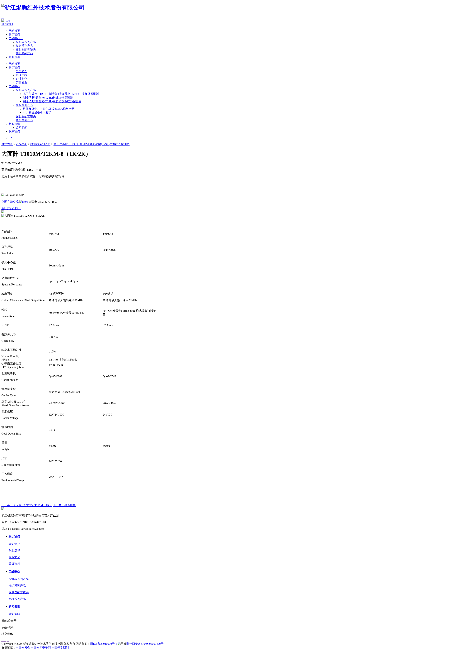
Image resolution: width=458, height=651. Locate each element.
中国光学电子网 (41, 647)
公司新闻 (21, 127)
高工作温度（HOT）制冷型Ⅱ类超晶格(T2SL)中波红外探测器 (61, 93)
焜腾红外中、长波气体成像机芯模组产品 (48, 108)
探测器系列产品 (26, 42)
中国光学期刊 (60, 647)
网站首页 (14, 30)
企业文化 (21, 78)
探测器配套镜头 (26, 49)
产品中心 (16, 38)
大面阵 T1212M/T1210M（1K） (26, 505)
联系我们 (7, 24)
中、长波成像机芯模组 (37, 112)
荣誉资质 (21, 82)
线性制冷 (64, 505)
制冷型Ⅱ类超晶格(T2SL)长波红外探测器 (48, 97)
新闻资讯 (14, 57)
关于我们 (14, 34)
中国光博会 (23, 647)
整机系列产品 (24, 53)
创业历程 (21, 75)
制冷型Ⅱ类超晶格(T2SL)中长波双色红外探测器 (52, 101)
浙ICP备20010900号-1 (103, 643)
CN (8, 20)
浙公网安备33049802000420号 (145, 643)
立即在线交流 (10, 201)
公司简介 (21, 71)
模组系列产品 (24, 45)
